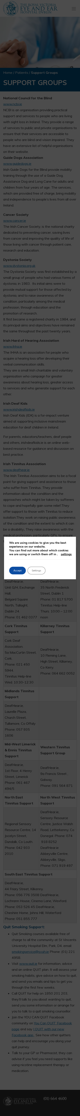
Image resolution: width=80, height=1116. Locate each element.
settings (66, 554)
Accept (17, 570)
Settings (36, 570)
